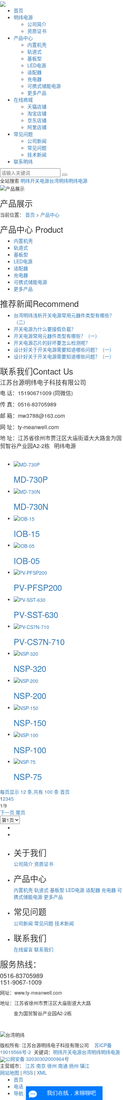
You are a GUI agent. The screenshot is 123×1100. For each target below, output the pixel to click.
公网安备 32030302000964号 (37, 1058)
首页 (18, 10)
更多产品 (36, 92)
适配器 (34, 72)
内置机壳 (36, 44)
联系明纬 (23, 161)
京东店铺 (36, 120)
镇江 (85, 1065)
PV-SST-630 (36, 614)
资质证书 (36, 30)
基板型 (34, 58)
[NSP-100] (26, 734)
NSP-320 (30, 668)
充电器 (34, 79)
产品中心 (23, 37)
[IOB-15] (24, 518)
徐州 (52, 1065)
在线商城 (23, 99)
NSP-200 (30, 695)
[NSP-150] (26, 707)
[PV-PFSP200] (30, 572)
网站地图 (9, 1072)
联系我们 (43, 949)
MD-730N (31, 506)
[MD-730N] (27, 491)
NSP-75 (28, 776)
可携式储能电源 (44, 85)
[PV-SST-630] (29, 599)
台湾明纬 (58, 180)
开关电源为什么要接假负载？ (45, 328)
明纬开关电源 (34, 180)
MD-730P (31, 479)
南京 (41, 1065)
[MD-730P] (27, 463)
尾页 (20, 812)
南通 (63, 1065)
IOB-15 (27, 533)
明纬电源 (23, 17)
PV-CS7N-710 (39, 641)
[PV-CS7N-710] (31, 625)
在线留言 (24, 949)
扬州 (74, 1065)
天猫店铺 (36, 106)
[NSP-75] (25, 761)
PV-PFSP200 (38, 587)
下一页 (7, 812)
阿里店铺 (36, 127)
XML (42, 1072)
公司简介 (36, 24)
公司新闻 (36, 140)
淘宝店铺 (36, 113)
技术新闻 (36, 154)
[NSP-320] (26, 653)
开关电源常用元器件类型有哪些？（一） (57, 335)
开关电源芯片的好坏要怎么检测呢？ (52, 342)
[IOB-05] (24, 544)
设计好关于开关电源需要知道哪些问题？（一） (64, 349)
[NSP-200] (26, 680)
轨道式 (34, 51)
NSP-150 (30, 723)
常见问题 (23, 133)
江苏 (30, 1065)
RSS (28, 1072)
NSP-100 (30, 750)
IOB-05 (27, 560)
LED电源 (36, 65)
